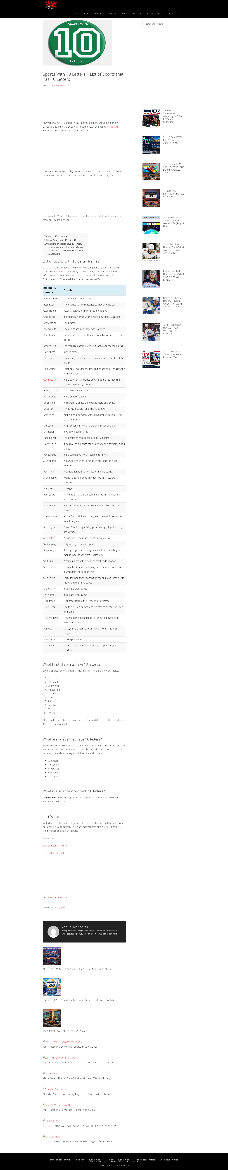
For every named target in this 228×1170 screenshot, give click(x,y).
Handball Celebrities (117, 1160)
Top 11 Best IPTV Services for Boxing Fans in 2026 (69, 1109)
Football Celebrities (88, 1160)
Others (56, 907)
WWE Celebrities (169, 1160)
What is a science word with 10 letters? (68, 250)
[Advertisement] (84, 105)
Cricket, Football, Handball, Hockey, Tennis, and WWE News (64, 4)
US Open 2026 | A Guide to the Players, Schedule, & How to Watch (78, 1000)
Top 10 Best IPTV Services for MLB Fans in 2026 (172, 354)
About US (116, 1162)
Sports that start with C (60, 897)
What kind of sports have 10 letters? (64, 243)
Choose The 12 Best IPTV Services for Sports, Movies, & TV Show (77, 969)
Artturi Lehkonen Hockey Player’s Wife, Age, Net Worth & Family (174, 329)
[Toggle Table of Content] (82, 236)
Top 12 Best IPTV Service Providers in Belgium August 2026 (173, 168)
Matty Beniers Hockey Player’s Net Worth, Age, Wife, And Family (76, 1078)
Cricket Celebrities (61, 1160)
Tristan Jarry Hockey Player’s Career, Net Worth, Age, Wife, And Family (79, 1125)
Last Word (55, 254)
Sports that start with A (55, 845)
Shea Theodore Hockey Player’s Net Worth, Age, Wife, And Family (173, 249)
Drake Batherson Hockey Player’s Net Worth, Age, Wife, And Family (78, 1141)
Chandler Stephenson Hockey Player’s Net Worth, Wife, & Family (77, 1094)
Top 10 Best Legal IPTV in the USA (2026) (64, 1031)
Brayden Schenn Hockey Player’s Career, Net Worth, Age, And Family (173, 302)
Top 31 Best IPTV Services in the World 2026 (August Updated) (173, 222)
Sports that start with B (55, 853)
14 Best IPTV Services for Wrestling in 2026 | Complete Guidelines (173, 116)
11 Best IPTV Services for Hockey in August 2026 (173, 193)
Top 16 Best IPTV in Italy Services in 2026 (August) (173, 140)
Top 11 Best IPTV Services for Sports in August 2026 (70, 1046)
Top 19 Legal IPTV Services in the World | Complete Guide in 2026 (78, 1062)
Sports (63, 907)
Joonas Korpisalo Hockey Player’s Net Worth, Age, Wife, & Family (173, 275)
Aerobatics (112, 126)
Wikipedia (60, 271)
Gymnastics (49, 379)
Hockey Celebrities (144, 1160)
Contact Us (132, 1162)
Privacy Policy (98, 1162)
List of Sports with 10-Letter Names (63, 240)
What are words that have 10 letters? (67, 247)
